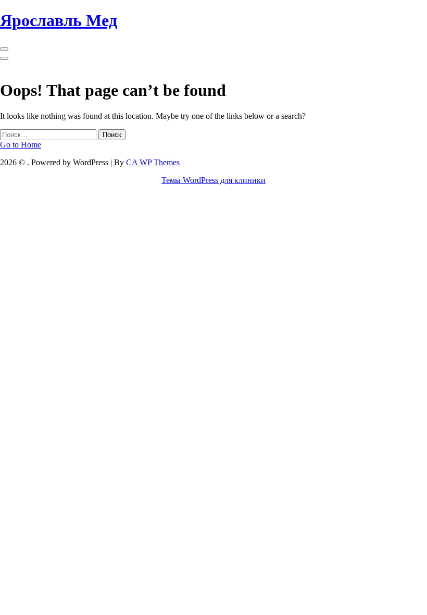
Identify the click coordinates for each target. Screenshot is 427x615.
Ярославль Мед (58, 20)
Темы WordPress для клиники (213, 180)
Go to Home (20, 144)
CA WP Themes (153, 162)
